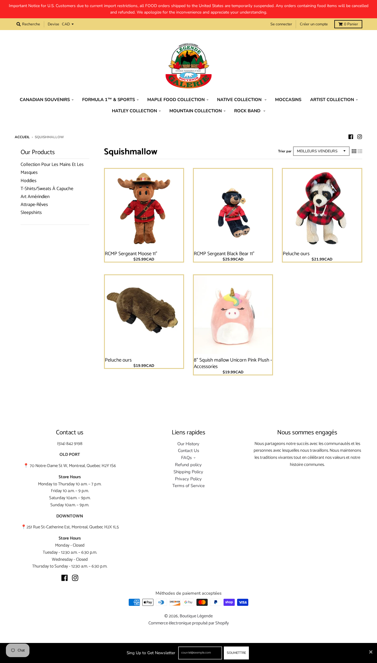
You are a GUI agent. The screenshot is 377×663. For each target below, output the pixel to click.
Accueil (22, 137)
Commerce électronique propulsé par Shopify (188, 623)
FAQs (186, 458)
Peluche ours (296, 254)
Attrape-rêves (34, 205)
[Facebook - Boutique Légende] (350, 136)
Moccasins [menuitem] (288, 100)
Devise (53, 24)
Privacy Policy (188, 479)
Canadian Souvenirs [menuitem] (45, 100)
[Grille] (354, 151)
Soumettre (236, 653)
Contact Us (188, 450)
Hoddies (29, 181)
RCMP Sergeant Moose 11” (131, 254)
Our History (188, 444)
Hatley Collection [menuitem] (134, 111)
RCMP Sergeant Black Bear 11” (224, 254)
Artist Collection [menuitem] (332, 100)
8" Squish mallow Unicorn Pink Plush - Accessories (233, 363)
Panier (351, 24)
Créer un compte (314, 24)
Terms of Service (188, 486)
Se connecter (281, 24)
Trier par (285, 151)
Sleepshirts (31, 213)
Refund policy (188, 465)
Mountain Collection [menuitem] (195, 111)
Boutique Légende (196, 616)
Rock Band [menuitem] (248, 111)
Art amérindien (35, 197)
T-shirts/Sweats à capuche (47, 189)
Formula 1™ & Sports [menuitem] (108, 100)
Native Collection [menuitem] (240, 100)
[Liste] (360, 151)
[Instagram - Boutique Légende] (359, 136)
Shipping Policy (188, 472)
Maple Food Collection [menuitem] (176, 100)
